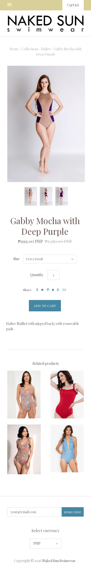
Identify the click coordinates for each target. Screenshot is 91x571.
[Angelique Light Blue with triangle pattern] (67, 448)
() (73, 5)
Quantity (36, 274)
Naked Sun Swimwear (58, 560)
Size (16, 258)
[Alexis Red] (67, 394)
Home (14, 49)
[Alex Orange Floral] (24, 394)
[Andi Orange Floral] (24, 449)
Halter (46, 49)
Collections (29, 49)
